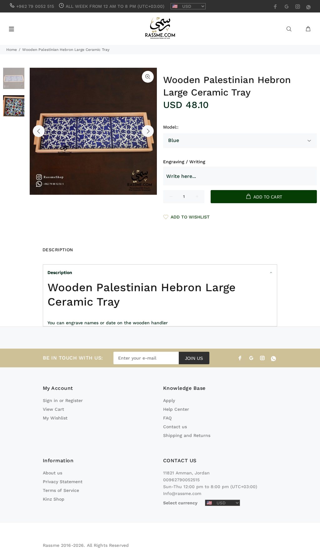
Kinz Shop (53, 499)
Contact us (175, 426)
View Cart (53, 409)
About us (52, 472)
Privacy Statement (62, 481)
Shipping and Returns (186, 435)
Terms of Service (61, 490)
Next (148, 131)
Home (11, 49)
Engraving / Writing (184, 161)
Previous (39, 131)
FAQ (167, 417)
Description (60, 272)
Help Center (176, 409)
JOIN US (194, 358)
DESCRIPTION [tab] (57, 249)
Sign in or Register (63, 400)
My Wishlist (55, 417)
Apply (169, 400)
